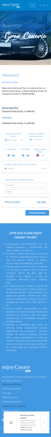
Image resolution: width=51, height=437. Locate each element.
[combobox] (40, 155)
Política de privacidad (11, 388)
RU (47, 5)
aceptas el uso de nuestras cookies (26, 428)
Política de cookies (10, 397)
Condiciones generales (11, 401)
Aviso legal (6, 393)
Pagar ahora (37, 212)
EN (43, 5)
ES (40, 5)
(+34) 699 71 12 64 (10, 410)
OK (43, 422)
